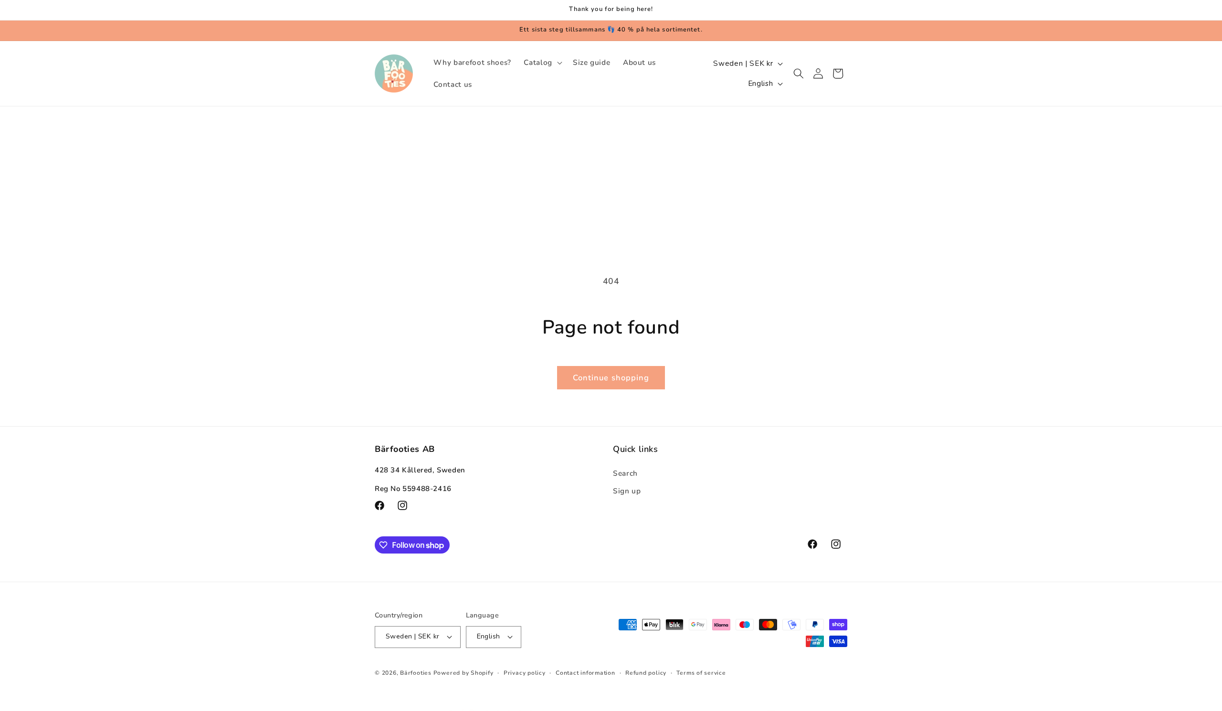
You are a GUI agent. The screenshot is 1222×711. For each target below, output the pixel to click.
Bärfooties (416, 673)
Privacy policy (525, 673)
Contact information (585, 673)
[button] (542, 62)
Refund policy (645, 673)
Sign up (627, 491)
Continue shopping (611, 377)
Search (625, 473)
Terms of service (701, 673)
